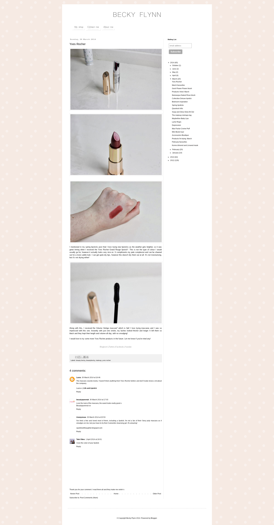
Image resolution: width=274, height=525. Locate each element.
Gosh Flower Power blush (182, 88)
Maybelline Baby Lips (180, 118)
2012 (172, 160)
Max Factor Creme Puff (181, 129)
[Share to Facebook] (84, 357)
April (174, 75)
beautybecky (90, 360)
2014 (172, 63)
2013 (172, 157)
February (176, 150)
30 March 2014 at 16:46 (91, 377)
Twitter (112, 347)
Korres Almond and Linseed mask (185, 145)
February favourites (179, 142)
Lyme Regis (176, 122)
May (174, 72)
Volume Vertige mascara (106, 328)
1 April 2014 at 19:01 (94, 439)
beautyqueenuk (82, 400)
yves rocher (106, 360)
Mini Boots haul (178, 132)
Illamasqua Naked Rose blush (183, 95)
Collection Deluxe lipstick (182, 98)
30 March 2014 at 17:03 (99, 400)
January (175, 153)
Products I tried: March (180, 92)
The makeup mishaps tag (182, 115)
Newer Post (74, 494)
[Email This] (76, 357)
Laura (78, 377)
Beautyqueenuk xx (83, 406)
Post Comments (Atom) (89, 498)
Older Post (157, 494)
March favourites (178, 85)
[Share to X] (81, 357)
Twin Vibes (80, 439)
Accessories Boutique (180, 135)
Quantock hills (177, 108)
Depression (176, 125)
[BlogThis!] (79, 357)
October (175, 65)
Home (116, 494)
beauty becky (80, 360)
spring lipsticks (91, 247)
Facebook (119, 347)
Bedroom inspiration (180, 102)
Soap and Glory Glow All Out (183, 112)
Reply (78, 392)
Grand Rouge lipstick (118, 250)
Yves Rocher (103, 250)
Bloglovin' (104, 347)
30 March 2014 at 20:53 (96, 417)
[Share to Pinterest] (87, 357)
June (174, 69)
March (175, 79)
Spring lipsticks (178, 105)
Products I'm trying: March (182, 139)
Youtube (128, 347)
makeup (98, 360)
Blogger (154, 518)
